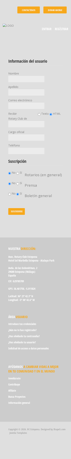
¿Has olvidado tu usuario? (22, 342)
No (14, 172)
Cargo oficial (16, 132)
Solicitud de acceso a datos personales (28, 348)
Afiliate (12, 390)
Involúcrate (14, 378)
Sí (21, 172)
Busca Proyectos (16, 396)
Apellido (13, 87)
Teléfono (14, 145)
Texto (44, 113)
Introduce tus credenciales (22, 324)
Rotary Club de (17, 118)
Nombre (13, 73)
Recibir (12, 113)
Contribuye (14, 384)
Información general (19, 403)
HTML (56, 113)
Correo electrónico (20, 100)
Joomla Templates (18, 433)
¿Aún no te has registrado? (22, 330)
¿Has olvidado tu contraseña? (24, 336)
